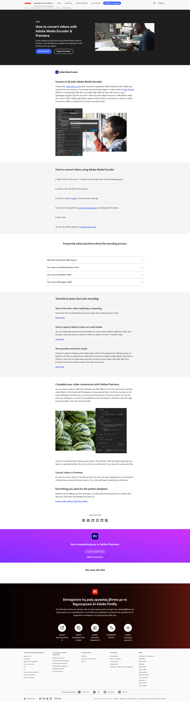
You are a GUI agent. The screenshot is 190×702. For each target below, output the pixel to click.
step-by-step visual (88, 227)
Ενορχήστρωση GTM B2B (58, 668)
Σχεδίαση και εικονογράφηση (30, 661)
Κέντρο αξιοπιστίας (143, 677)
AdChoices (163, 698)
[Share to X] (88, 520)
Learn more (60, 317)
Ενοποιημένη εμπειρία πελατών (59, 663)
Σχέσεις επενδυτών (143, 672)
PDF (25, 667)
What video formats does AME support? (62, 260)
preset (73, 198)
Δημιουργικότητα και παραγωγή (59, 666)
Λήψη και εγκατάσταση (115, 658)
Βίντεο (59, 3)
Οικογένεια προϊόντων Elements (31, 672)
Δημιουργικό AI (27, 656)
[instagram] (44, 699)
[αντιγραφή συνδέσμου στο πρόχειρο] (106, 520)
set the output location (88, 208)
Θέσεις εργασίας (142, 661)
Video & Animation (48, 8)
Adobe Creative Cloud (36, 8)
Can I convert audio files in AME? (59, 275)
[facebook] (40, 699)
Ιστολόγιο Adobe (143, 685)
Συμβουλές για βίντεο (81, 3)
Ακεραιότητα (142, 680)
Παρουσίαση (68, 3)
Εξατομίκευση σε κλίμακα (58, 658)
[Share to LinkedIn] (92, 520)
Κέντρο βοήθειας (114, 656)
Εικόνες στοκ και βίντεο (29, 675)
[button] (154, 3)
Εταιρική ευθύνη (142, 669)
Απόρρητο (115, 698)
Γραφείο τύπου (142, 667)
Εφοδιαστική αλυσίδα (144, 675)
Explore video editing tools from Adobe (71, 501)
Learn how (59, 339)
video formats (128, 89)
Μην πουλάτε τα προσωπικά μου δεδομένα (148, 698)
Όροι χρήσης (123, 698)
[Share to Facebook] (83, 520)
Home (26, 8)
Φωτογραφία (27, 658)
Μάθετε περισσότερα (95, 557)
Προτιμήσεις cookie (131, 698)
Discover (58, 8)
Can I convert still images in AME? (59, 282)
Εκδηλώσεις (141, 664)
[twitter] (47, 699)
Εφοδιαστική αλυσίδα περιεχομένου (60, 660)
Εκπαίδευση (84, 656)
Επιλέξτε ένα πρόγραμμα (112, 3)
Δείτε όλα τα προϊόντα (29, 677)
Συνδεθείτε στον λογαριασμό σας (146, 656)
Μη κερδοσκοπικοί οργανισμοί (88, 658)
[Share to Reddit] (102, 520)
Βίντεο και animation (29, 664)
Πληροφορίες (142, 658)
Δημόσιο (83, 661)
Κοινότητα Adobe (114, 661)
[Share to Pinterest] (97, 520)
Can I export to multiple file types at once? (63, 267)
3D (24, 669)
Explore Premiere (64, 51)
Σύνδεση (161, 3)
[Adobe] (28, 3)
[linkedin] (51, 699)
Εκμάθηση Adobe (114, 664)
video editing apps (73, 86)
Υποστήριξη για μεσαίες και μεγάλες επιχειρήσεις (121, 667)
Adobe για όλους (143, 683)
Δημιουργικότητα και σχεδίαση (43, 3)
